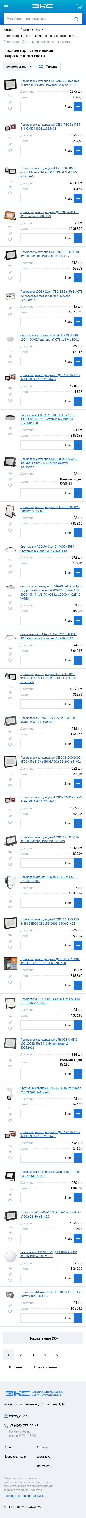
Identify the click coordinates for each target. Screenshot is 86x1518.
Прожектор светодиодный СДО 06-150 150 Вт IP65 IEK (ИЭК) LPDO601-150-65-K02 (49, 921)
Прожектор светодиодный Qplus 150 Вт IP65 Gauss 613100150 (50, 1173)
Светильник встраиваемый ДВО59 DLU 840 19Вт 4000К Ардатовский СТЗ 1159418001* (50, 337)
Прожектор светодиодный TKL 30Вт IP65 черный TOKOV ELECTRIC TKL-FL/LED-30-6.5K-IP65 (48, 172)
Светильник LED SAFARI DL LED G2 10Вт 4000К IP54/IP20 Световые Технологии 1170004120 (47, 419)
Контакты (44, 1466)
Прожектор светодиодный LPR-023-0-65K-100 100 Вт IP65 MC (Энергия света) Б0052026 (49, 1043)
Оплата (42, 1447)
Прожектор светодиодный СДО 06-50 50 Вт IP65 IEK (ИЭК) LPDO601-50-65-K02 (49, 254)
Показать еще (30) (43, 1338)
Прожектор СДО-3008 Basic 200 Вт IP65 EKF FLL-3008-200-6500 (50, 1001)
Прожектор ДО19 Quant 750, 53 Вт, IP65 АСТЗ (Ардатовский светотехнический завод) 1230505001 (51, 295)
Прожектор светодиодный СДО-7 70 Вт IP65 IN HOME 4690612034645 (50, 1134)
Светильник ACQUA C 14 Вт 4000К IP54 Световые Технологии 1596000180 (47, 548)
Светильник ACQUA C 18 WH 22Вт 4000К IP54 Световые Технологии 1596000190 (48, 636)
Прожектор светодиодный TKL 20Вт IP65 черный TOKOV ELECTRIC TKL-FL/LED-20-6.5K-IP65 (48, 678)
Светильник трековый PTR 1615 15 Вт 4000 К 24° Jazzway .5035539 (50, 1090)
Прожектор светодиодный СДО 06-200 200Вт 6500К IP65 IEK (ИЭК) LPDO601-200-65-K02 (51, 759)
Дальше (15, 1367)
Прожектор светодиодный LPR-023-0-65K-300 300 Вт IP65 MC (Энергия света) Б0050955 (49, 462)
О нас (8, 1447)
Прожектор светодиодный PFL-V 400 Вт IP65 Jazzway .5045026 (50, 509)
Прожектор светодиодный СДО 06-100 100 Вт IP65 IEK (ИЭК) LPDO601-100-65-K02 (49, 82)
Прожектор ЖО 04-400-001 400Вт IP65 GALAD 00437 (47, 879)
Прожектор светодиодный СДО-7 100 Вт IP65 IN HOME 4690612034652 (51, 799)
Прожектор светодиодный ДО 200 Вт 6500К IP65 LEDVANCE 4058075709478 (50, 961)
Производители (15, 1456)
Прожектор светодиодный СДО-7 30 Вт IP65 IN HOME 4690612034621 (50, 377)
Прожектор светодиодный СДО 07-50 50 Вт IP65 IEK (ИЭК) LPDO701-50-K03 (49, 839)
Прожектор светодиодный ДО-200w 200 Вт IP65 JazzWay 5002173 (49, 214)
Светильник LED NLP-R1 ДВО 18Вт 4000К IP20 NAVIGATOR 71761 (48, 1254)
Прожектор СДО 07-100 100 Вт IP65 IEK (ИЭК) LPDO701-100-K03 (47, 719)
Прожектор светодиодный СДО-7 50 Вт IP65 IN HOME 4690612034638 (50, 126)
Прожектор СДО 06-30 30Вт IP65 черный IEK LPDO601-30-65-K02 (50, 1214)
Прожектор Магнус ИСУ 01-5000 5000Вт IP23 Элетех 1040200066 (51, 1294)
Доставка (43, 1456)
